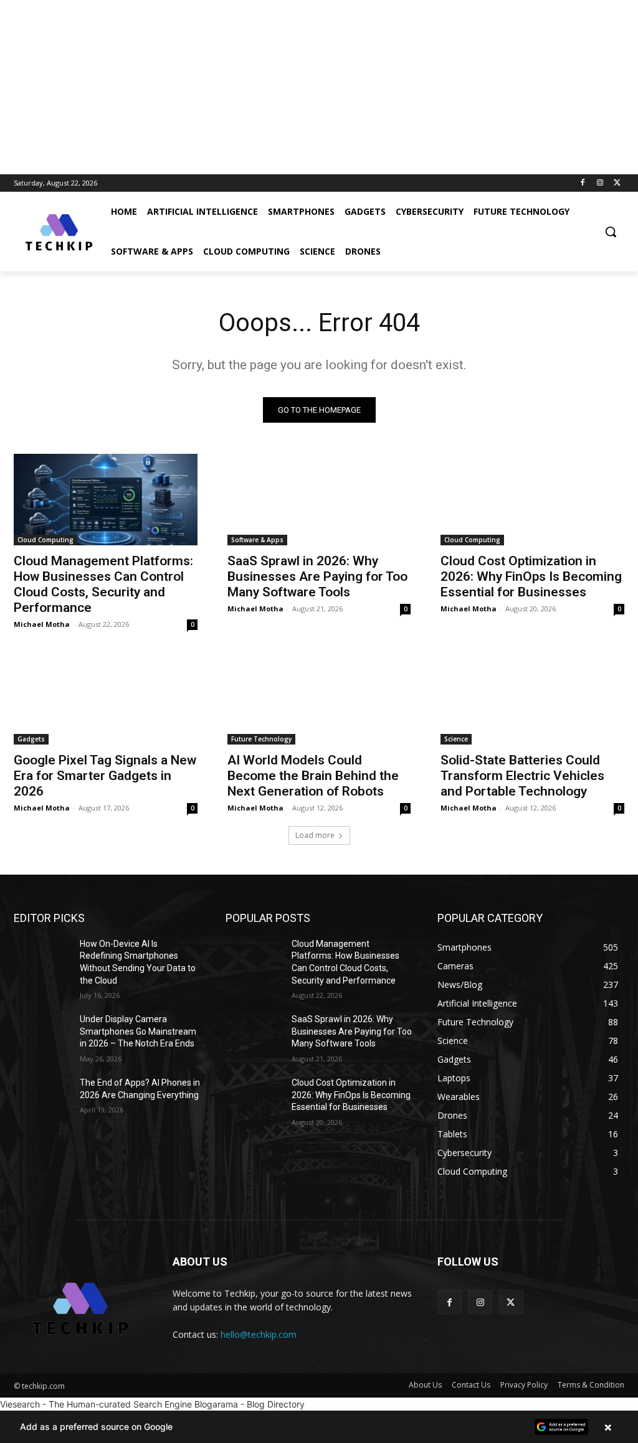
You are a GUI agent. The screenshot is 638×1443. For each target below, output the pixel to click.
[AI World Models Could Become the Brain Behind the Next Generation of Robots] (319, 698)
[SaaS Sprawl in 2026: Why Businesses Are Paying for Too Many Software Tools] (319, 499)
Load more (315, 835)
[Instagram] (600, 183)
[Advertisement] (319, 87)
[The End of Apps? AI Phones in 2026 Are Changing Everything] (42, 1096)
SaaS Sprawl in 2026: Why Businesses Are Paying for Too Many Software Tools (317, 576)
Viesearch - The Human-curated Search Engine (96, 1404)
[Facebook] (583, 183)
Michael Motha (42, 624)
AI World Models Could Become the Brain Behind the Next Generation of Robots (313, 776)
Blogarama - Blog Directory (249, 1404)
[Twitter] (617, 183)
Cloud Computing (45, 539)
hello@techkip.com (259, 1334)
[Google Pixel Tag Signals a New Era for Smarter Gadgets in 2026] (106, 698)
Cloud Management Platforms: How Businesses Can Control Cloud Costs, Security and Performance (103, 584)
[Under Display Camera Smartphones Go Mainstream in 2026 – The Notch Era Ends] (42, 1033)
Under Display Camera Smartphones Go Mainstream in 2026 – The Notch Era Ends (138, 1031)
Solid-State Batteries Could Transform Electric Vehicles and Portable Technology (522, 776)
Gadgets (31, 739)
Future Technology (261, 739)
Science (456, 739)
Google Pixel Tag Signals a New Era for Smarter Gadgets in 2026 (105, 776)
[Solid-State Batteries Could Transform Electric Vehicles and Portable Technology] (532, 698)
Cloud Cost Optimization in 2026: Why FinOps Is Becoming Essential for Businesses (531, 576)
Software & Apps (257, 539)
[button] (611, 232)
